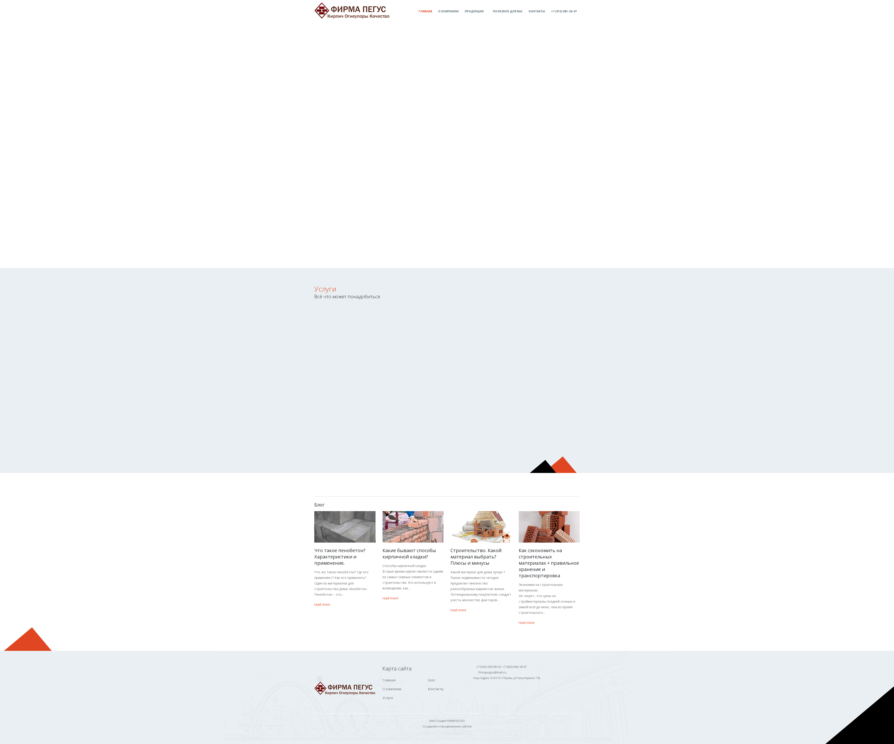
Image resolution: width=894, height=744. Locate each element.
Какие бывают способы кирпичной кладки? (409, 553)
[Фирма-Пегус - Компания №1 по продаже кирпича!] (352, 10)
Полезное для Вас (508, 11)
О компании (392, 689)
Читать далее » (344, 335)
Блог (431, 680)
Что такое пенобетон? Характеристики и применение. (339, 556)
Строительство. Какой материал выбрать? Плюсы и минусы (475, 556)
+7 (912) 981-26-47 (564, 11)
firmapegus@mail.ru (492, 672)
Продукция (474, 11)
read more (322, 604)
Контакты (537, 11)
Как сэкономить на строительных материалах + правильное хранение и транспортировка (549, 563)
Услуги (325, 289)
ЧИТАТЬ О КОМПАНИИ (335, 251)
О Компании (448, 11)
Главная (425, 11)
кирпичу (445, 320)
